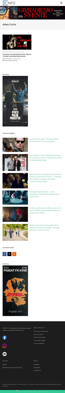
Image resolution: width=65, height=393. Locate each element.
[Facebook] (5, 254)
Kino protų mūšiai (38, 334)
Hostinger (10, 384)
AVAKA (5, 364)
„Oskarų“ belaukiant (39, 343)
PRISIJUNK (37, 367)
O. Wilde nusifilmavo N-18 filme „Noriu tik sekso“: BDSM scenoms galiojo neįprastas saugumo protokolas (45, 210)
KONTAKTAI (37, 370)
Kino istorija (6, 52)
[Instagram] (9, 254)
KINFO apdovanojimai (39, 337)
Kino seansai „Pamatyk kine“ (41, 331)
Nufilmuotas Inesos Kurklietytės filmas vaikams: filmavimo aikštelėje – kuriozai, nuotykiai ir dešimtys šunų (44, 227)
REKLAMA (36, 364)
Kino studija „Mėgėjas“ (40, 340)
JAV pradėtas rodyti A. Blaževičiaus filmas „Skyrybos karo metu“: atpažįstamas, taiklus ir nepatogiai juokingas (45, 157)
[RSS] (14, 254)
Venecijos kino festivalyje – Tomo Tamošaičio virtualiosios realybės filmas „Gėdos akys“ (44, 194)
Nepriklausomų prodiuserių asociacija (12, 367)
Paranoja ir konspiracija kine (16, 52)
